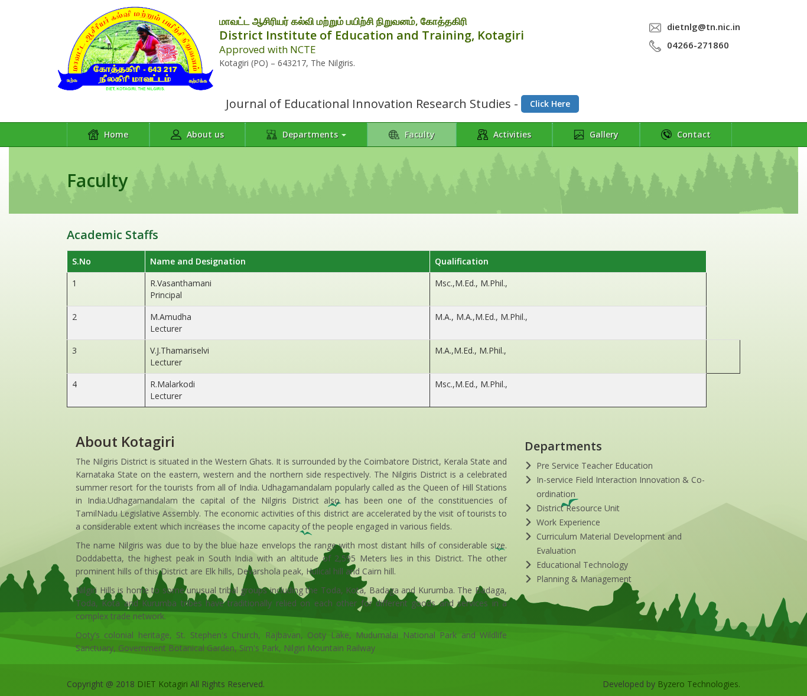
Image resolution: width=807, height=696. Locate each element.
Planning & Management (584, 578)
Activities (511, 134)
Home (115, 134)
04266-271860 (698, 45)
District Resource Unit (578, 508)
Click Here (550, 103)
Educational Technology (582, 564)
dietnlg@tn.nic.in (703, 26)
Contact (693, 134)
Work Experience (568, 522)
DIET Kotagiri (162, 684)
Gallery (603, 134)
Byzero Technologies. (699, 684)
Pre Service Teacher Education (594, 465)
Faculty (418, 134)
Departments (310, 134)
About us (204, 134)
